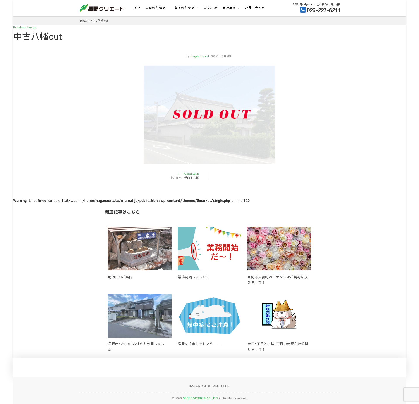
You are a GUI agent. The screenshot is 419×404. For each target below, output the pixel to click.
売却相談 (210, 7)
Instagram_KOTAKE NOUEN (209, 386)
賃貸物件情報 (185, 7)
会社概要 (229, 7)
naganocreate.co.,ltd (200, 397)
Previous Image (24, 27)
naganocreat (200, 56)
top (136, 7)
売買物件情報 (156, 7)
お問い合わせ (255, 7)
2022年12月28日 (221, 56)
